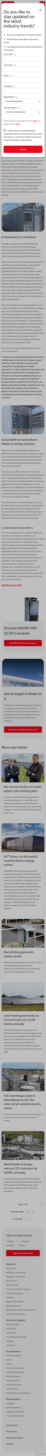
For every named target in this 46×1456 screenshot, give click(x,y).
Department (9, 97)
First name (9, 54)
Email (7, 75)
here (35, 120)
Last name (9, 65)
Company (8, 86)
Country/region (11, 107)
